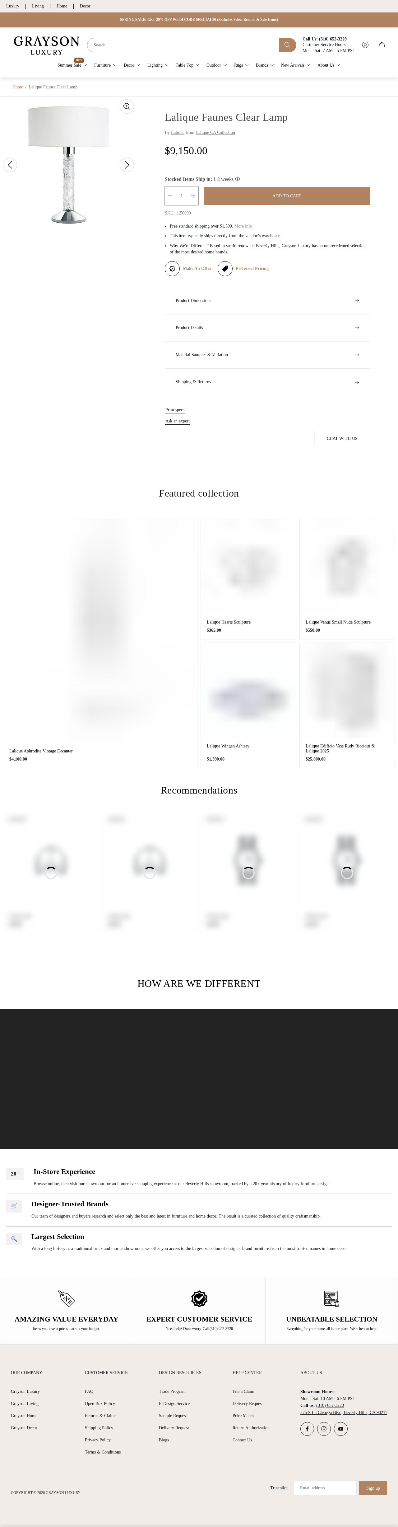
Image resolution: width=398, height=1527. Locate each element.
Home (62, 6)
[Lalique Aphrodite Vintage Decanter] (100, 631)
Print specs (174, 410)
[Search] (287, 45)
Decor (85, 6)
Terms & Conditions (103, 1452)
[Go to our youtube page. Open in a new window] (341, 1429)
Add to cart (286, 196)
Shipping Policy (99, 1428)
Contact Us (242, 1440)
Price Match (243, 1415)
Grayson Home (24, 1415)
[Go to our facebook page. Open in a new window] (307, 1429)
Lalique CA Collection (215, 132)
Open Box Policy (100, 1403)
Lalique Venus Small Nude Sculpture (338, 622)
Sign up (373, 1488)
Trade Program (172, 1391)
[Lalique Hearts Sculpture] (248, 566)
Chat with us (342, 438)
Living (38, 6)
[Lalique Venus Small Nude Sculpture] (347, 566)
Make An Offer (197, 268)
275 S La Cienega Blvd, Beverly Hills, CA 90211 (343, 1412)
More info (243, 226)
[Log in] (365, 45)
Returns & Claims (100, 1415)
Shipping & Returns (193, 381)
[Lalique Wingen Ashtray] (248, 690)
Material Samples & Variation (202, 354)
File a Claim (243, 1391)
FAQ (89, 1391)
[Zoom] (127, 106)
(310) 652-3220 (330, 1405)
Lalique (177, 132)
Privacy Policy (98, 1440)
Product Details (189, 327)
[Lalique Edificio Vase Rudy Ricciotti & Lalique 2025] (347, 690)
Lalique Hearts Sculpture (229, 622)
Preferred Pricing (252, 268)
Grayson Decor (24, 1428)
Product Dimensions (193, 300)
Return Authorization (251, 1428)
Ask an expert (177, 421)
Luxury (12, 6)
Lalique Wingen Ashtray (228, 746)
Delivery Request (174, 1428)
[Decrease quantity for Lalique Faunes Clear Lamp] (170, 195)
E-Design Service (174, 1403)
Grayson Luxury (25, 1391)
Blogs (164, 1440)
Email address (312, 1488)
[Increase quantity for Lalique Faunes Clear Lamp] (193, 195)
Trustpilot (279, 1488)
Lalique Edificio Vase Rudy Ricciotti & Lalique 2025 (340, 748)
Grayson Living (25, 1403)
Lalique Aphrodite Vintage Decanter (41, 751)
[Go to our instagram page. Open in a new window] (324, 1429)
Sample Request (173, 1415)
